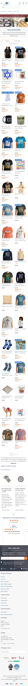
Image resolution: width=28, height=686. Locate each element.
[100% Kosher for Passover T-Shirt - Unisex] (20, 300)
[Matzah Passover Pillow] (7, 300)
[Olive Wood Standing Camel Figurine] (7, 412)
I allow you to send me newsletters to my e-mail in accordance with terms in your (14, 562)
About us (3, 576)
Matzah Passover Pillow (7, 306)
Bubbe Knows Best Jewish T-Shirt (19, 149)
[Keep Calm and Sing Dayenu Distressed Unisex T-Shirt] (7, 277)
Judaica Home (3, 11)
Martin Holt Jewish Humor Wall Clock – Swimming (20, 352)
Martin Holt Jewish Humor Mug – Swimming (20, 127)
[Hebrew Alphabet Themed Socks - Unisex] (7, 367)
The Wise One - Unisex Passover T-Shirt (7, 149)
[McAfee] (14, 658)
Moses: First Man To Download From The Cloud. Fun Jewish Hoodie (7, 262)
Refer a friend (4, 612)
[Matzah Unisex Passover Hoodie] (20, 322)
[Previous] (1, 492)
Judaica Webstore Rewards (7, 614)
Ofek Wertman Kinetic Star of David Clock (6, 82)
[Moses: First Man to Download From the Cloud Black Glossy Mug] (7, 120)
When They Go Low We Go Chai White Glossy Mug (20, 419)
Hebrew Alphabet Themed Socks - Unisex (7, 374)
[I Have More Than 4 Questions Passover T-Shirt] (7, 165)
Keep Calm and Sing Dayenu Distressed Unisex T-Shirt (6, 284)
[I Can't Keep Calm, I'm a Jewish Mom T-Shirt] (7, 52)
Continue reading (5, 510)
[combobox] (14, 7)
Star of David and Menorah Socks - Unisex (7, 104)
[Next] (17, 454)
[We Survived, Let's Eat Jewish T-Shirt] (7, 434)
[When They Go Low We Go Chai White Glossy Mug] (20, 412)
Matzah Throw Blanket (20, 194)
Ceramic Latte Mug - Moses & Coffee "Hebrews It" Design (19, 397)
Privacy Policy (19, 563)
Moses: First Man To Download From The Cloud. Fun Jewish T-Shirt (20, 59)
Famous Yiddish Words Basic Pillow (20, 172)
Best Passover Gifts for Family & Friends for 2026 (6, 490)
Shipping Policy (4, 600)
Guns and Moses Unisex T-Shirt (20, 374)
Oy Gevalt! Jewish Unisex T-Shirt (7, 329)
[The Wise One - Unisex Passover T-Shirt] (7, 142)
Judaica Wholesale (5, 581)
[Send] (25, 558)
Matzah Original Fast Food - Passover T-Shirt (20, 239)
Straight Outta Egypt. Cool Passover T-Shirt (20, 217)
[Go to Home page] (7, 3)
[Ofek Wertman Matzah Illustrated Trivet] (7, 389)
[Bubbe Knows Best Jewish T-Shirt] (20, 142)
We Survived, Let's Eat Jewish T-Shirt (6, 441)
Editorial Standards (5, 589)
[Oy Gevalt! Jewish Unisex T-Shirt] (7, 322)
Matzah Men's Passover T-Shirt (20, 262)
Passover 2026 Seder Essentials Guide (20, 489)
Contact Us (3, 579)
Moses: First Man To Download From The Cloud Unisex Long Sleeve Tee (20, 284)
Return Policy (4, 603)
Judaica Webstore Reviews (6, 586)
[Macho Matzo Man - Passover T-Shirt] (7, 232)
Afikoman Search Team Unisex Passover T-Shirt (7, 217)
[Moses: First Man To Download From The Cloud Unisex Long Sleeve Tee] (20, 277)
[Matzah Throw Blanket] (20, 187)
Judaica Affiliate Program (6, 584)
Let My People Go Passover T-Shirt (6, 194)
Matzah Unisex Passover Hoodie (20, 329)
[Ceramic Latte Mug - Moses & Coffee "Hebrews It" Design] (20, 389)
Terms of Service (4, 605)
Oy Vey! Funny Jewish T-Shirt (20, 104)
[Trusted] (6, 658)
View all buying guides (6, 469)
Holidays (9, 11)
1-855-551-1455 (5, 643)
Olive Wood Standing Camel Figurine (6, 419)
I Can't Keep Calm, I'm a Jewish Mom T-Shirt (7, 59)
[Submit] (3, 7)
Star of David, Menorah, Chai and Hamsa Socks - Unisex (7, 352)
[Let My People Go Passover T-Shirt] (7, 187)
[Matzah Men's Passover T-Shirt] (20, 255)
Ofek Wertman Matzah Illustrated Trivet (7, 396)
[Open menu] (1, 3)
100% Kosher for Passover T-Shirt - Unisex (20, 307)
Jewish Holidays (4, 591)
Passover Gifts (16, 11)
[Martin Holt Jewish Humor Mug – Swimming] (20, 120)
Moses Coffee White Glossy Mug (19, 82)
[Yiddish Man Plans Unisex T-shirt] (20, 434)
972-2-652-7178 (5, 628)
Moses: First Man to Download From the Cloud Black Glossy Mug (7, 127)
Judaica (16, 679)
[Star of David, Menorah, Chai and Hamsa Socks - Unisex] (7, 344)
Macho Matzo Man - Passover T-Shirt (6, 239)
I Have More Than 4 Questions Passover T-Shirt (7, 172)
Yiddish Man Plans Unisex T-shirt (20, 441)
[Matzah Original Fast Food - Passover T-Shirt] (20, 232)
